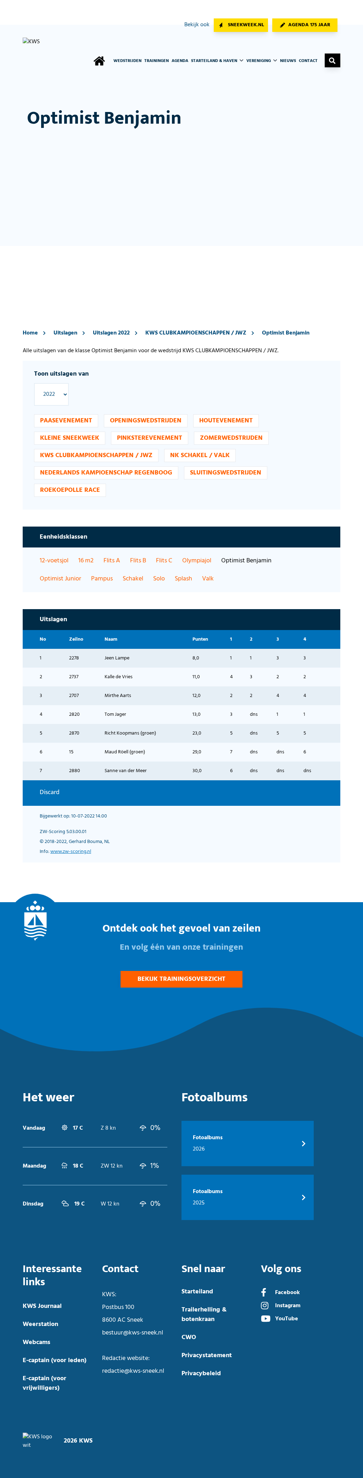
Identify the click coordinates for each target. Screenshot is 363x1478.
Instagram (288, 1305)
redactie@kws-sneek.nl (133, 1371)
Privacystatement (207, 1355)
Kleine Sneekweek (69, 438)
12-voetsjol (54, 561)
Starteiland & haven (214, 60)
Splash (183, 579)
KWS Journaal (42, 1306)
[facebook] (263, 1293)
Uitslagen (65, 333)
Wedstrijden (127, 60)
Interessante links (52, 1276)
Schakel (133, 579)
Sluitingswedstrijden (225, 473)
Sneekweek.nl (246, 25)
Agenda (180, 60)
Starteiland (197, 1292)
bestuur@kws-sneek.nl (132, 1333)
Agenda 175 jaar (309, 25)
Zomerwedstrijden (231, 438)
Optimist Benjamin (285, 333)
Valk (208, 579)
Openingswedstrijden (146, 421)
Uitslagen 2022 (111, 333)
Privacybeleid (201, 1374)
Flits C (164, 561)
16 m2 (86, 561)
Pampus (102, 579)
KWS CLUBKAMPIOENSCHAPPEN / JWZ (195, 333)
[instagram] (264, 1306)
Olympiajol (196, 561)
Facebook (287, 1292)
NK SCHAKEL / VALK (200, 455)
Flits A (112, 561)
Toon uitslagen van (61, 374)
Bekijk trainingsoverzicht (181, 979)
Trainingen (156, 60)
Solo (159, 579)
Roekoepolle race (70, 490)
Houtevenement (226, 421)
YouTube (286, 1319)
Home (30, 333)
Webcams (36, 1342)
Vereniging (259, 60)
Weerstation (40, 1324)
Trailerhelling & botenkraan (204, 1315)
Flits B (138, 561)
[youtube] (265, 1319)
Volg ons (281, 1269)
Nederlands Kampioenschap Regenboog (106, 473)
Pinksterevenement (149, 438)
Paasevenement (66, 421)
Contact (308, 60)
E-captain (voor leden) (54, 1360)
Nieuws (288, 60)
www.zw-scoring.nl (70, 852)
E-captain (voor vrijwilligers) (44, 1383)
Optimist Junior (60, 579)
